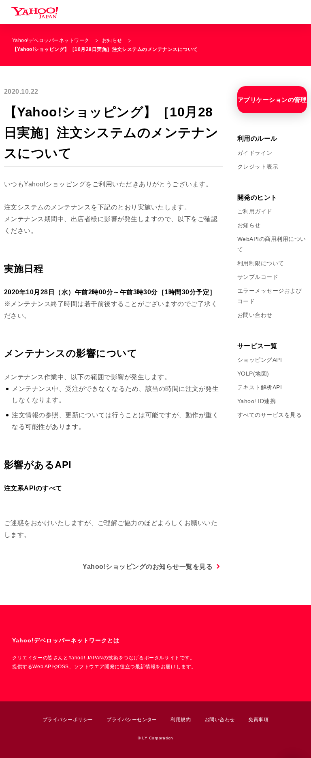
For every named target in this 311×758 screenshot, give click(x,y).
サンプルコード (257, 277)
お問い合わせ (255, 315)
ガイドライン (255, 153)
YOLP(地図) (253, 373)
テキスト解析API (259, 387)
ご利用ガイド (255, 211)
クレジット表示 (257, 166)
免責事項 (258, 719)
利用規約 (180, 719)
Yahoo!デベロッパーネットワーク (50, 40)
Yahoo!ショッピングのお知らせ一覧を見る (148, 566)
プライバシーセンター (132, 719)
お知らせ (112, 40)
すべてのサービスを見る (269, 415)
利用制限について (260, 263)
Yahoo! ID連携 (256, 401)
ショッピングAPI (259, 360)
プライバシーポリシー (68, 719)
